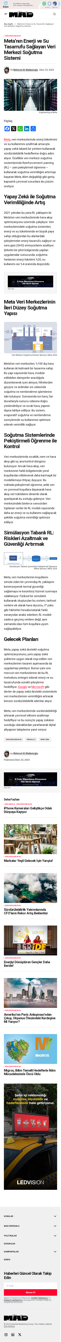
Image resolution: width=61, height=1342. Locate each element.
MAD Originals (11, 1226)
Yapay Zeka (45, 739)
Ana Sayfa (8, 24)
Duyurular (9, 1244)
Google (22, 687)
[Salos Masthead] (30, 4)
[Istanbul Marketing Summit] (30, 281)
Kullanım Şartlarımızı (13, 1300)
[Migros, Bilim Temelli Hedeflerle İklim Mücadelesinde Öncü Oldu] (30, 1049)
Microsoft (37, 687)
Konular (8, 1216)
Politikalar (10, 1236)
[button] (6, 14)
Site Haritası (9, 1326)
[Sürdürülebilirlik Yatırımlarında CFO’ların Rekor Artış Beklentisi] (30, 888)
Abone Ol (30, 1292)
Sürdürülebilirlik (13, 36)
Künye (7, 1260)
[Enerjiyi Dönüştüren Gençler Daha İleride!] (30, 940)
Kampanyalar (11, 1252)
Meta (7, 139)
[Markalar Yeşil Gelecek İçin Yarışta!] (30, 839)
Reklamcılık (10, 804)
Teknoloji (31, 739)
